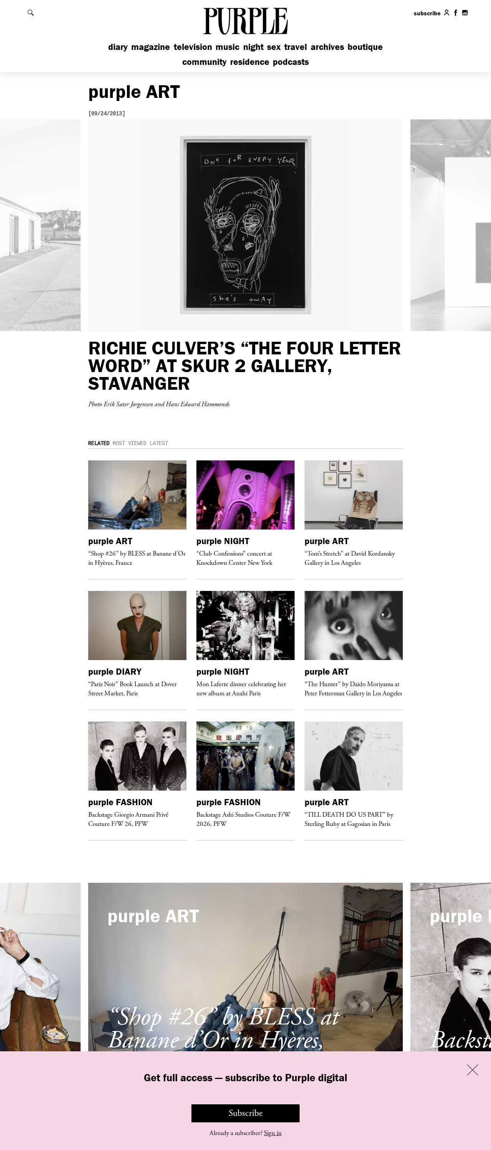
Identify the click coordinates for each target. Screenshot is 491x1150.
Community (204, 61)
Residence (249, 61)
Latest (159, 443)
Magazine (150, 46)
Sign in (273, 1133)
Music (227, 46)
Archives (327, 46)
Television (193, 46)
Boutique (365, 46)
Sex (274, 46)
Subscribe (246, 1113)
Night (253, 46)
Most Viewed (130, 443)
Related (99, 443)
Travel (295, 46)
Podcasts (291, 61)
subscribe (427, 13)
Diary (118, 46)
